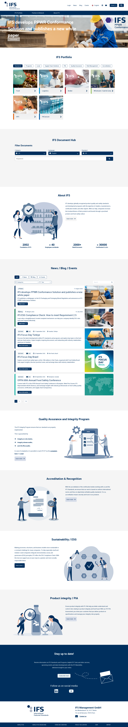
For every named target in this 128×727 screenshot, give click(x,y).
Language (51, 150)
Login (69, 5)
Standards (18, 66)
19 (26, 401)
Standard (84, 150)
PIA (65, 66)
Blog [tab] (34, 277)
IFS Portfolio (18, 13)
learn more (70, 218)
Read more (22, 304)
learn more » (20, 565)
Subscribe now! (64, 676)
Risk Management (92, 66)
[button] (2, 31)
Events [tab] (43, 277)
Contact (113, 5)
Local (38, 66)
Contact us (83, 716)
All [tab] (17, 277)
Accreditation (106, 66)
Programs (29, 66)
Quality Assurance (76, 66)
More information (23, 345)
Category (17, 150)
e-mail (22, 453)
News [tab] (25, 277)
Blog (80, 5)
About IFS (57, 13)
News (75, 5)
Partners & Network (38, 13)
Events (87, 5)
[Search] (109, 159)
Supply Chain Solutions (52, 66)
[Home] (38, 715)
